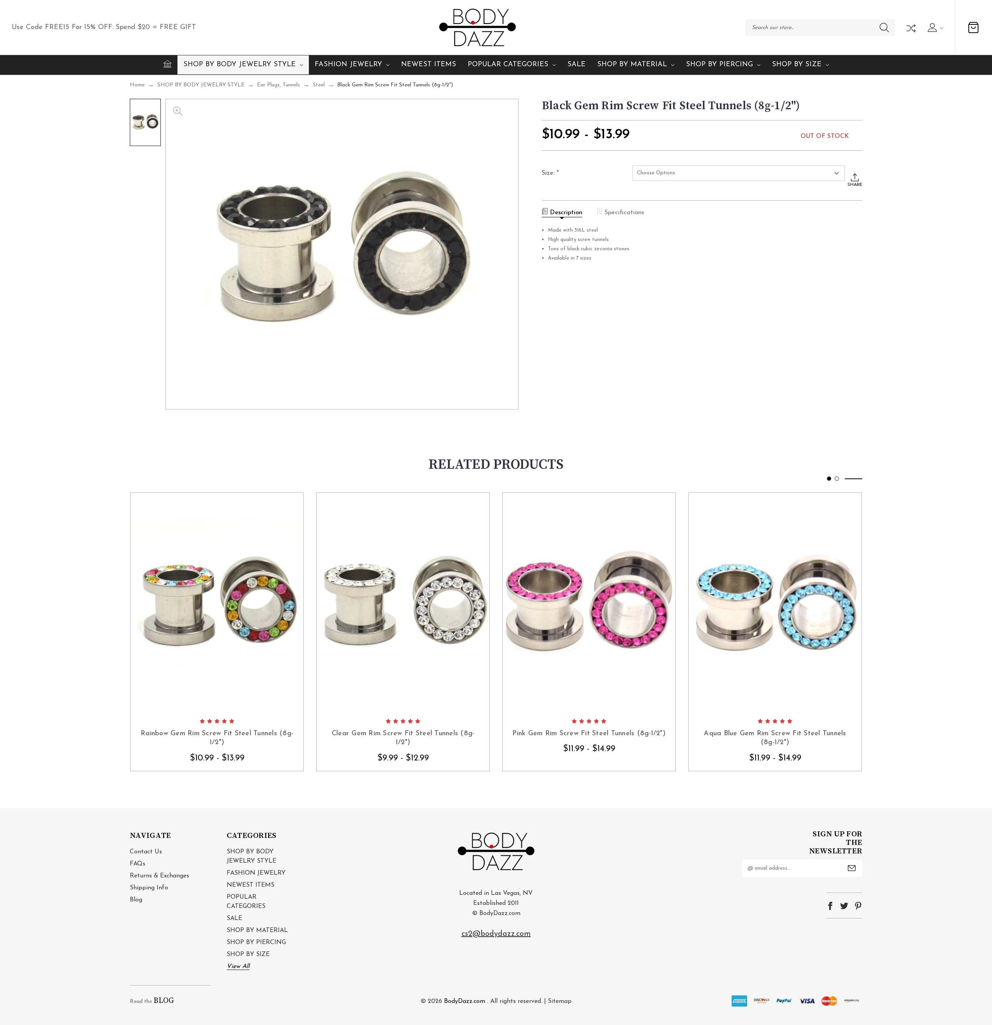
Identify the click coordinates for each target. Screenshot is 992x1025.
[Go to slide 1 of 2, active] (829, 478)
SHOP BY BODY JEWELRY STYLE (239, 64)
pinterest (858, 906)
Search (884, 27)
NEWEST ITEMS (428, 64)
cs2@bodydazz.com (496, 934)
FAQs (137, 864)
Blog (136, 900)
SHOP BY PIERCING (719, 64)
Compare (910, 27)
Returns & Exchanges (159, 876)
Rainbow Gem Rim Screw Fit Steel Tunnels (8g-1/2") (217, 738)
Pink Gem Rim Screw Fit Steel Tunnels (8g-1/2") (589, 733)
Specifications (624, 213)
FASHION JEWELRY (348, 64)
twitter (844, 906)
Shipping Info (149, 888)
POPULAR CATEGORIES (508, 64)
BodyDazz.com (464, 1001)
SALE (576, 64)
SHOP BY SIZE (797, 64)
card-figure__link (217, 603)
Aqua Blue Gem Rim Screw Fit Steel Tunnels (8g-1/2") (775, 738)
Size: (550, 173)
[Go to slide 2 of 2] (837, 478)
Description (566, 213)
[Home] (167, 63)
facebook (830, 906)
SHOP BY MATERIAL (632, 64)
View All (238, 966)
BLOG (163, 1001)
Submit (851, 868)
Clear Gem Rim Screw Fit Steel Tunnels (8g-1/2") (403, 738)
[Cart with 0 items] (973, 27)
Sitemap (560, 1001)
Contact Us (146, 852)
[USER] (934, 27)
